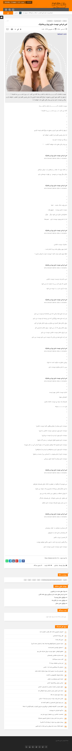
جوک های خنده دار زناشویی (58, 591)
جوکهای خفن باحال (61, 603)
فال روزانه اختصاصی (58, 636)
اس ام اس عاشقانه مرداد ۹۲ (56, 663)
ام (38, 580)
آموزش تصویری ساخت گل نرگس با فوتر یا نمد (51, 632)
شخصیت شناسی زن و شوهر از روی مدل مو (52, 714)
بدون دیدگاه (37, 565)
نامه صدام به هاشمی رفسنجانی (55, 655)
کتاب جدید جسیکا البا (58, 659)
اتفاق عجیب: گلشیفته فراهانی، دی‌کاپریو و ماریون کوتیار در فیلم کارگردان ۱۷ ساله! (43, 706)
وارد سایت (51, 617)
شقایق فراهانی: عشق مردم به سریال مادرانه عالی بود (50, 651)
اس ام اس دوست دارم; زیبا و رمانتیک (51, 580)
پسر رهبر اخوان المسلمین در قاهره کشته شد (52, 703)
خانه (65, 21)
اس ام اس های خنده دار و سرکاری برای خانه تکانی (52, 594)
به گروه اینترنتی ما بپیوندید (56, 710)
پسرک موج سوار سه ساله (57, 695)
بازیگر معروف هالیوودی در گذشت (54, 675)
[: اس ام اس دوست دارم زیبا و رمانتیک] (7, 29)
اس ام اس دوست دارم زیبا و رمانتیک (53, 24)
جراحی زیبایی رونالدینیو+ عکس (55, 683)
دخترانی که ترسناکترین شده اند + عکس (53, 667)
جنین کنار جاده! (59, 640)
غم (29, 580)
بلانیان (56, 565)
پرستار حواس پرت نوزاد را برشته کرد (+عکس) (51, 722)
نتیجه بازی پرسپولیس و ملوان (55, 679)
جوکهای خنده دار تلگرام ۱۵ (59, 600)
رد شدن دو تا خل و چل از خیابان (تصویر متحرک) (50, 718)
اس (65, 580)
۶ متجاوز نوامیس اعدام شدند (55, 648)
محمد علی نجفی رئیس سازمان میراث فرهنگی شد (50, 691)
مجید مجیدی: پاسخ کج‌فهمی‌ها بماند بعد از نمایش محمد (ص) (47, 644)
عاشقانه (50, 21)
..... (67, 743)
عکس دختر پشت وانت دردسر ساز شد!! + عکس (51, 699)
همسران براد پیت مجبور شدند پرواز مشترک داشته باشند (49, 671)
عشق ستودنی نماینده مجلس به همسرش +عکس (50, 687)
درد (34, 580)
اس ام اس (57, 21)
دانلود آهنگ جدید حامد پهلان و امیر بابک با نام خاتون (49, 726)
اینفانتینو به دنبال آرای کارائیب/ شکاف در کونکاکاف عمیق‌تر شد (46, 13)
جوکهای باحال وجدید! (60, 597)
